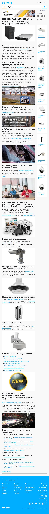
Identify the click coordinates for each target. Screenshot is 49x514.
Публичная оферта (30, 489)
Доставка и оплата (29, 486)
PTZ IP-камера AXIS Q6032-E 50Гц (41, 177)
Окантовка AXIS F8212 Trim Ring (12, 363)
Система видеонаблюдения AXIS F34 (13, 359)
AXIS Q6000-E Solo (29, 271)
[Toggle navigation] (45, 2)
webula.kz (44, 507)
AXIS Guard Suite (20, 67)
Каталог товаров (18, 487)
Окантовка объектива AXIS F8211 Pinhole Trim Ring (16, 361)
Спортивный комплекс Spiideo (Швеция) (14, 450)
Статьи (4, 490)
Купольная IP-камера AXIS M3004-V (41, 68)
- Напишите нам (42, 492)
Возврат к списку (6, 471)
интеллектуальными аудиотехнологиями (21, 138)
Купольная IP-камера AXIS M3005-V (41, 85)
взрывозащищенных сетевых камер (11, 243)
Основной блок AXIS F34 (10, 356)
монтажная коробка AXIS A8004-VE (15, 299)
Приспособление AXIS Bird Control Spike (14, 368)
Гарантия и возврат (30, 487)
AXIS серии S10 (24, 49)
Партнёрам (5, 493)
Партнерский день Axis (8, 112)
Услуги (15, 490)
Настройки (16, 492)
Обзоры (4, 489)
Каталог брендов (18, 489)
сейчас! (4, 176)
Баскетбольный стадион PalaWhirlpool (11, 402)
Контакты (44, 484)
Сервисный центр (43, 495)
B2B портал (16, 493)
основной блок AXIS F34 (29, 215)
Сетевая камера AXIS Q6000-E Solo (12, 370)
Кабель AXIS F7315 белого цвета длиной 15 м (15, 365)
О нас (3, 486)
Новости (4, 487)
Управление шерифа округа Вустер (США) (14, 457)
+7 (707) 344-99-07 (42, 490)
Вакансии (4, 492)
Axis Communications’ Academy (25, 170)
